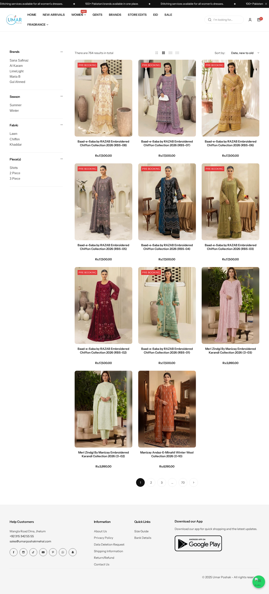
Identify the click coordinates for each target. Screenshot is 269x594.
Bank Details (142, 538)
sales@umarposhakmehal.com (30, 541)
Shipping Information (108, 551)
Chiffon (15, 139)
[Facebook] (14, 552)
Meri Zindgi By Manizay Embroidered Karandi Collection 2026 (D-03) (230, 350)
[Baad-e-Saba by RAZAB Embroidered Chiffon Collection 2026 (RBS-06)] (230, 98)
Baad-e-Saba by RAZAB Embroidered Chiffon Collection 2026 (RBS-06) (230, 143)
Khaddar (16, 144)
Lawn (13, 133)
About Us (100, 531)
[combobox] (224, 20)
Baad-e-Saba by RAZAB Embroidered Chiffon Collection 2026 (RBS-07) (167, 143)
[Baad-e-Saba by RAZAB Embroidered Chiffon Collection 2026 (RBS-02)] (103, 305)
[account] (250, 19)
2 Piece (15, 173)
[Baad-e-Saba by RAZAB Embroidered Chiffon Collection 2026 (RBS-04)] (167, 201)
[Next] (193, 482)
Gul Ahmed (17, 82)
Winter (14, 110)
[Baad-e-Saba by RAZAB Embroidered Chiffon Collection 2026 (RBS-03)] (230, 201)
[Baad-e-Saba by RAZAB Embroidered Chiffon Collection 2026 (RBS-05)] (103, 201)
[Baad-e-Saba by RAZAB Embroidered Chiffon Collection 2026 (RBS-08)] (103, 98)
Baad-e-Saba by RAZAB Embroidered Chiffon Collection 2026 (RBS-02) (103, 350)
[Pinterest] (53, 552)
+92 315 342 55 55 (22, 536)
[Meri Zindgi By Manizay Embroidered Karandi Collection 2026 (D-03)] (230, 305)
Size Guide (141, 531)
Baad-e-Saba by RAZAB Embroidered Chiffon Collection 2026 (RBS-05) (103, 247)
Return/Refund (104, 558)
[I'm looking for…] (209, 20)
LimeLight (16, 71)
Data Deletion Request (109, 544)
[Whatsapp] (63, 552)
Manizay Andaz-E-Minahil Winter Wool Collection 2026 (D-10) (167, 454)
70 (183, 482)
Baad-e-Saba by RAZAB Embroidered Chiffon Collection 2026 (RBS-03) (230, 247)
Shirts (14, 167)
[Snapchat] (73, 552)
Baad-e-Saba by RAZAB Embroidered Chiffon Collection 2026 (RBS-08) (103, 143)
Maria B (15, 76)
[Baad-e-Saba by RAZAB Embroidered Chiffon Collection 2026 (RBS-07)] (167, 98)
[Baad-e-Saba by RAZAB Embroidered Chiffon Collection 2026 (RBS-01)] (167, 305)
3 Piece (15, 178)
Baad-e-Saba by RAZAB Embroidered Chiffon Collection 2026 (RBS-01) (167, 350)
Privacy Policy (103, 538)
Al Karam (16, 65)
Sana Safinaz (19, 60)
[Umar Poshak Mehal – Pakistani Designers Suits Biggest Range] (14, 19)
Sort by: (220, 53)
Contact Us (101, 564)
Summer (15, 105)
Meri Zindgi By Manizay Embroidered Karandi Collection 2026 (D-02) (103, 454)
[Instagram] (23, 552)
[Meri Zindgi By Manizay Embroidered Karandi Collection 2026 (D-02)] (103, 409)
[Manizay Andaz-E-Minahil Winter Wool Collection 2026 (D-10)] (167, 409)
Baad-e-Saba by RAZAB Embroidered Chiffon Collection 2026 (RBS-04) (167, 247)
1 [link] (140, 482)
